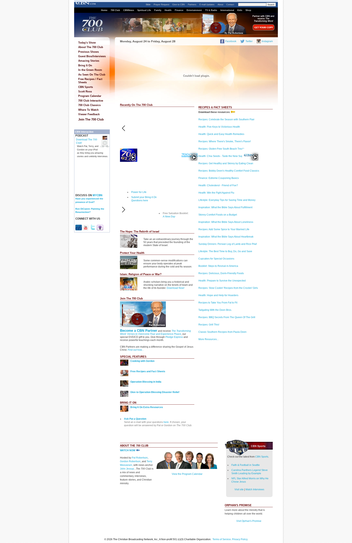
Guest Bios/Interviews (92, 56)
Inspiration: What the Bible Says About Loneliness (225, 222)
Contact (230, 4)
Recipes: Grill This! (208, 324)
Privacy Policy (239, 539)
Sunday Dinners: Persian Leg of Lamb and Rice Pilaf (227, 244)
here (166, 422)
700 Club (115, 10)
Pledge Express (174, 337)
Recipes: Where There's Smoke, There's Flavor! (224, 141)
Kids (239, 10)
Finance (179, 10)
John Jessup (127, 468)
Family (157, 10)
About (220, 4)
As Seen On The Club (91, 74)
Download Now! (175, 288)
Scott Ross (85, 91)
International (227, 10)
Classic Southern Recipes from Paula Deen (222, 332)
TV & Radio (211, 10)
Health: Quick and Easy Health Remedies (221, 134)
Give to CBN (178, 4)
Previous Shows (88, 51)
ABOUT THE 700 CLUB (134, 445)
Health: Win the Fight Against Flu (216, 192)
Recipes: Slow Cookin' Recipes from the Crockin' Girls (228, 288)
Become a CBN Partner (138, 331)
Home (104, 10)
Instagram (267, 41)
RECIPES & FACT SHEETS (215, 107)
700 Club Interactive (90, 100)
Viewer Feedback (89, 114)
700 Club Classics (89, 105)
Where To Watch (88, 109)
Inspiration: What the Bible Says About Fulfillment (225, 207)
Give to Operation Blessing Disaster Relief (154, 392)
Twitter (249, 41)
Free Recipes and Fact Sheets (147, 371)
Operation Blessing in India (145, 381)
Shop (248, 10)
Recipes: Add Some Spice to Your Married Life (223, 229)
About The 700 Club (90, 47)
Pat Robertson (140, 457)
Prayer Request (161, 4)
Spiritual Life (144, 10)
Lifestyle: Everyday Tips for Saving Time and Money (226, 200)
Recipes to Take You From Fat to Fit (217, 302)
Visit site (239, 489)
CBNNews (128, 10)
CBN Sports (85, 87)
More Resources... (208, 339)
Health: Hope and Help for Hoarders (218, 295)
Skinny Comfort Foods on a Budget (217, 214)
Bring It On (85, 65)
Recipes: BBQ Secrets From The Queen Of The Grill (226, 317)
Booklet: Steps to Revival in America (218, 266)
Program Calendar (89, 95)
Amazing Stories (88, 60)
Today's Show (87, 42)
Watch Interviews (254, 489)
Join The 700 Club (91, 119)
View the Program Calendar (187, 474)
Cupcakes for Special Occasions (216, 258)
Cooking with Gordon (142, 361)
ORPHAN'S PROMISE (238, 505)
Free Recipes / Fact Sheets (90, 81)
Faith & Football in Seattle (245, 465)
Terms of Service (221, 539)
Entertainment (194, 10)
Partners (192, 4)
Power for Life (138, 192)
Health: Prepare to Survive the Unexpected (222, 280)
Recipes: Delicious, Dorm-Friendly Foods (221, 273)
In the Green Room (90, 69)
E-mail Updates (206, 4)
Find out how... (136, 349)
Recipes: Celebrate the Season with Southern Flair (226, 119)
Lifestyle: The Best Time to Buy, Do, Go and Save (225, 251)
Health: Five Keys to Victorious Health (219, 126)
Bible (148, 4)
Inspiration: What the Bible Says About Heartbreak (225, 236)
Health (168, 10)
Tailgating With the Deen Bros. (215, 310)
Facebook (230, 41)
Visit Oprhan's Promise (248, 521)
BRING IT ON (128, 402)
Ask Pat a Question (135, 418)
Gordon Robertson (130, 461)
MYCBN (97, 195)
